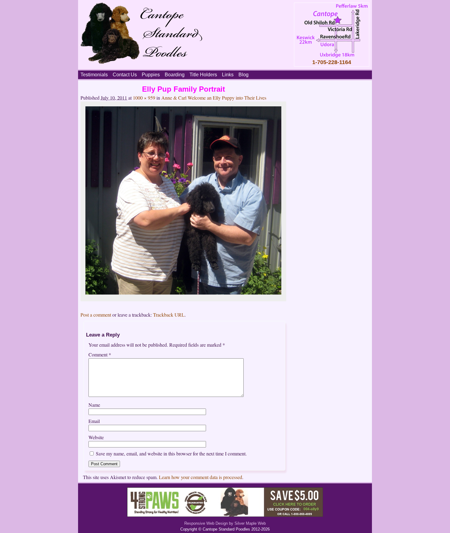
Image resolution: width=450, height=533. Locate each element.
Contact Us (125, 74)
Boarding (175, 74)
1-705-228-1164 (331, 62)
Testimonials (94, 74)
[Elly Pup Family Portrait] (183, 292)
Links (228, 74)
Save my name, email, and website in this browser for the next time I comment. (171, 453)
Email (94, 421)
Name (94, 405)
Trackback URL (169, 314)
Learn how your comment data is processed (200, 477)
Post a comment (96, 314)
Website (96, 437)
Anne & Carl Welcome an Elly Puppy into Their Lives (213, 97)
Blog (243, 74)
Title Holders (203, 74)
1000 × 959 (144, 97)
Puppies (151, 74)
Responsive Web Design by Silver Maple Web (225, 523)
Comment (99, 354)
